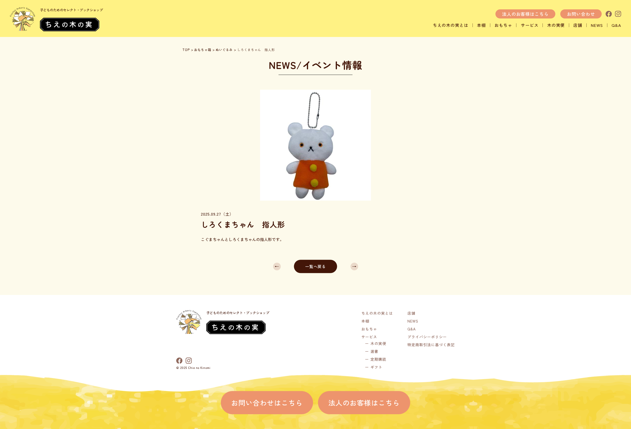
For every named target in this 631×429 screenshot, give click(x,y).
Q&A (616, 25)
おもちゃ (503, 25)
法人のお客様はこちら (525, 14)
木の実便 (556, 25)
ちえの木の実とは (450, 25)
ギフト (376, 367)
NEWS (597, 25)
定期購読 (378, 359)
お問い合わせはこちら (267, 403)
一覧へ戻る (315, 266)
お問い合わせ (581, 14)
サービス (530, 25)
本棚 (481, 25)
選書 (374, 351)
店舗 (577, 25)
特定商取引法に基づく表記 (431, 344)
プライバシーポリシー (427, 336)
